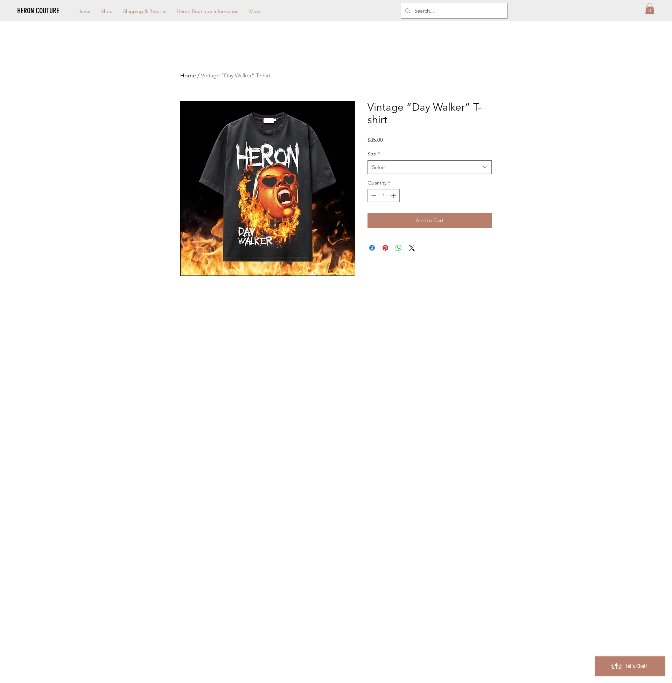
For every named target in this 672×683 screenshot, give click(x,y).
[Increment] (394, 195)
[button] (649, 8)
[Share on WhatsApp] (398, 248)
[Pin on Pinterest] (385, 248)
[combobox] (430, 167)
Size (374, 154)
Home (188, 75)
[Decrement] (373, 195)
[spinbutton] (383, 195)
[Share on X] (412, 248)
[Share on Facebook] (372, 248)
